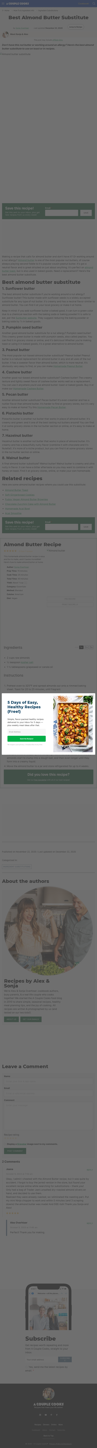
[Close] (91, 696)
